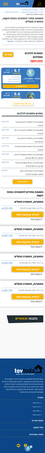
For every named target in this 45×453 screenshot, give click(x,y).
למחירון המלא (22, 181)
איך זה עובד (36, 407)
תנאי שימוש (36, 415)
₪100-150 (5, 162)
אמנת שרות (36, 411)
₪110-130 (5, 121)
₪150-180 (5, 129)
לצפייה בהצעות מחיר (27, 214)
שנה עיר (8, 54)
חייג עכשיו (21, 86)
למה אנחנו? (36, 403)
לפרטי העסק (30, 81)
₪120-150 (5, 146)
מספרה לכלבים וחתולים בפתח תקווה (32, 12)
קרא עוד (10, 41)
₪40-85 (4, 170)
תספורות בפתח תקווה (11, 12)
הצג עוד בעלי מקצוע (22, 103)
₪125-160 (5, 138)
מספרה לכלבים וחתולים (30, 10)
